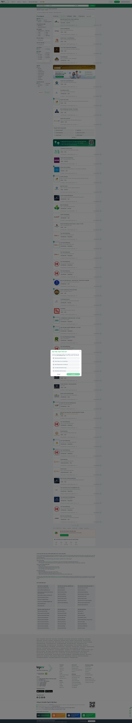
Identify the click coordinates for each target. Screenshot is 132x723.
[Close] (80, 351)
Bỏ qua (58, 374)
